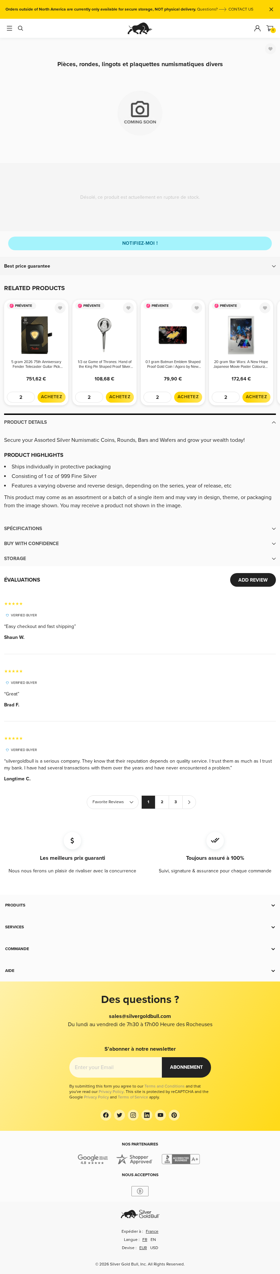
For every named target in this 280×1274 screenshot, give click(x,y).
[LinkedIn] (146, 1115)
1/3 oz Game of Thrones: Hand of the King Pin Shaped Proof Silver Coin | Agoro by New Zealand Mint (104, 364)
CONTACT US (240, 9)
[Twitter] (119, 1115)
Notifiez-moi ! (140, 243)
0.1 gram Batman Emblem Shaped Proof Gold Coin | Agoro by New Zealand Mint (172, 364)
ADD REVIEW (253, 580)
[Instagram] (133, 1115)
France (152, 1231)
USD (154, 1247)
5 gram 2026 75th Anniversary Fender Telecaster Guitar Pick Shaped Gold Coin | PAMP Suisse (36, 364)
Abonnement (186, 1067)
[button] (140, 266)
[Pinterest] (174, 1115)
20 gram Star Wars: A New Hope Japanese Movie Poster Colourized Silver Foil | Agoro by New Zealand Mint (241, 364)
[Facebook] (105, 1115)
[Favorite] (270, 48)
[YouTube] (160, 1115)
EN (153, 1239)
